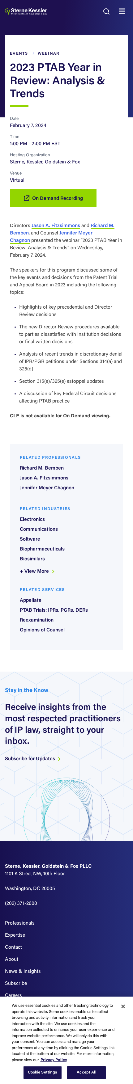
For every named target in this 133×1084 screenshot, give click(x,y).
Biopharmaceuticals (42, 549)
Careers (13, 995)
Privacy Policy (54, 1060)
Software (30, 539)
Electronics (32, 519)
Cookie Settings (43, 1072)
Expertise (15, 935)
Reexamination (37, 620)
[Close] (123, 1006)
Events (19, 54)
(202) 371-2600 (21, 903)
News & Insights (23, 971)
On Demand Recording (57, 198)
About (11, 959)
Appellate (30, 600)
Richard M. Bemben (42, 468)
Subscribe (16, 983)
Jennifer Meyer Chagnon (47, 488)
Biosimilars (32, 559)
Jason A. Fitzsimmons (56, 225)
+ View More (35, 571)
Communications (39, 529)
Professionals (20, 923)
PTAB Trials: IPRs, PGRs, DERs (54, 610)
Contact (13, 947)
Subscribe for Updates (30, 759)
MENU (123, 11)
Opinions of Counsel (42, 630)
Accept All (86, 1072)
